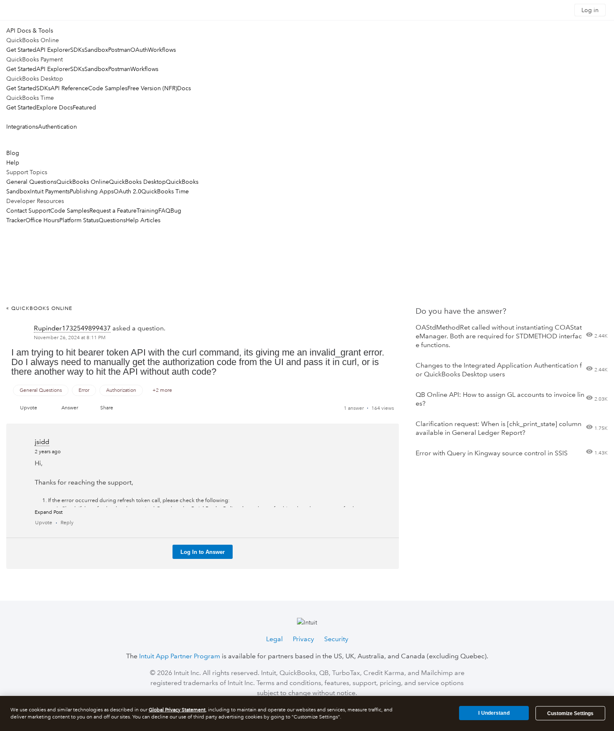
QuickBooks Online (82, 181)
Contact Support (28, 210)
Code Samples (107, 88)
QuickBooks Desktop (137, 181)
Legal (274, 639)
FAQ (164, 210)
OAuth (139, 49)
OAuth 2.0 (127, 191)
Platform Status (79, 220)
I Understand (493, 713)
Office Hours (42, 220)
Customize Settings (570, 713)
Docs (184, 88)
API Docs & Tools (29, 30)
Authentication (57, 126)
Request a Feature (113, 210)
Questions (112, 220)
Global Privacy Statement (177, 710)
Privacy (303, 639)
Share (106, 408)
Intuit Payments (50, 191)
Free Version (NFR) (152, 88)
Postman (119, 49)
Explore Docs (54, 107)
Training (147, 210)
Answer (69, 408)
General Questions (31, 181)
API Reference (69, 88)
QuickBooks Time (165, 191)
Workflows (162, 49)
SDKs (77, 49)
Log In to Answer (202, 552)
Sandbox (96, 49)
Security (336, 639)
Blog (12, 153)
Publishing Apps (92, 191)
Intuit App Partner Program (179, 656)
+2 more (162, 390)
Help (12, 162)
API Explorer (53, 49)
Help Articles (143, 220)
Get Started (21, 49)
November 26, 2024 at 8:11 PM (70, 338)
